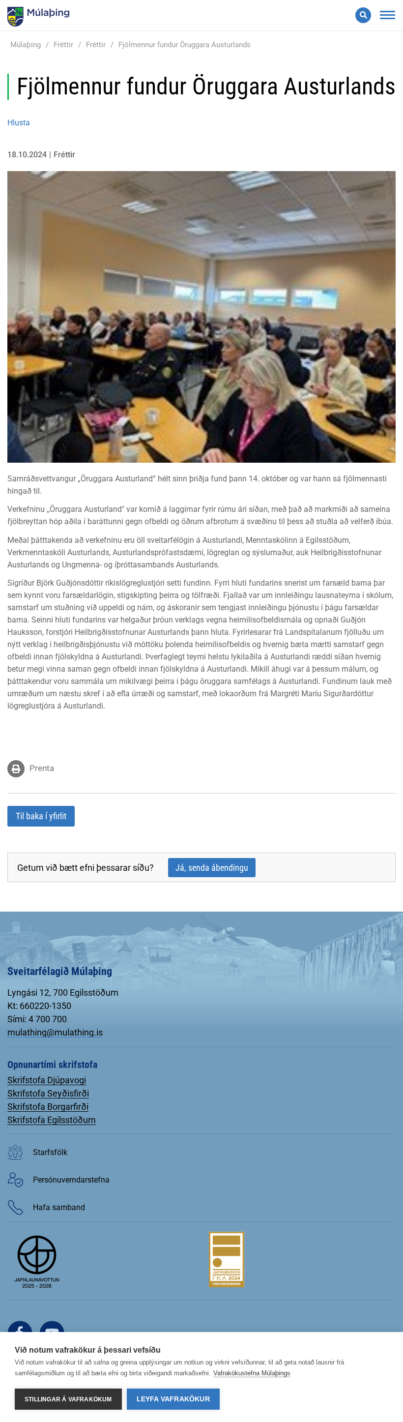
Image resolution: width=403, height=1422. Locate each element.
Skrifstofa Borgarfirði (47, 1106)
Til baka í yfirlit (41, 816)
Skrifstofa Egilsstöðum (51, 1120)
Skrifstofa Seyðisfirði (48, 1093)
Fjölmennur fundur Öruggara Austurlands (184, 44)
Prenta (41, 768)
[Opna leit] (363, 15)
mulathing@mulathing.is (55, 1032)
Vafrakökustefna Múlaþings (251, 1373)
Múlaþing (25, 44)
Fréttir (63, 44)
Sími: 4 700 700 (37, 1019)
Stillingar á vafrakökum (68, 1399)
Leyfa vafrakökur (173, 1399)
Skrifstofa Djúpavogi (46, 1080)
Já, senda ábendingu (211, 867)
